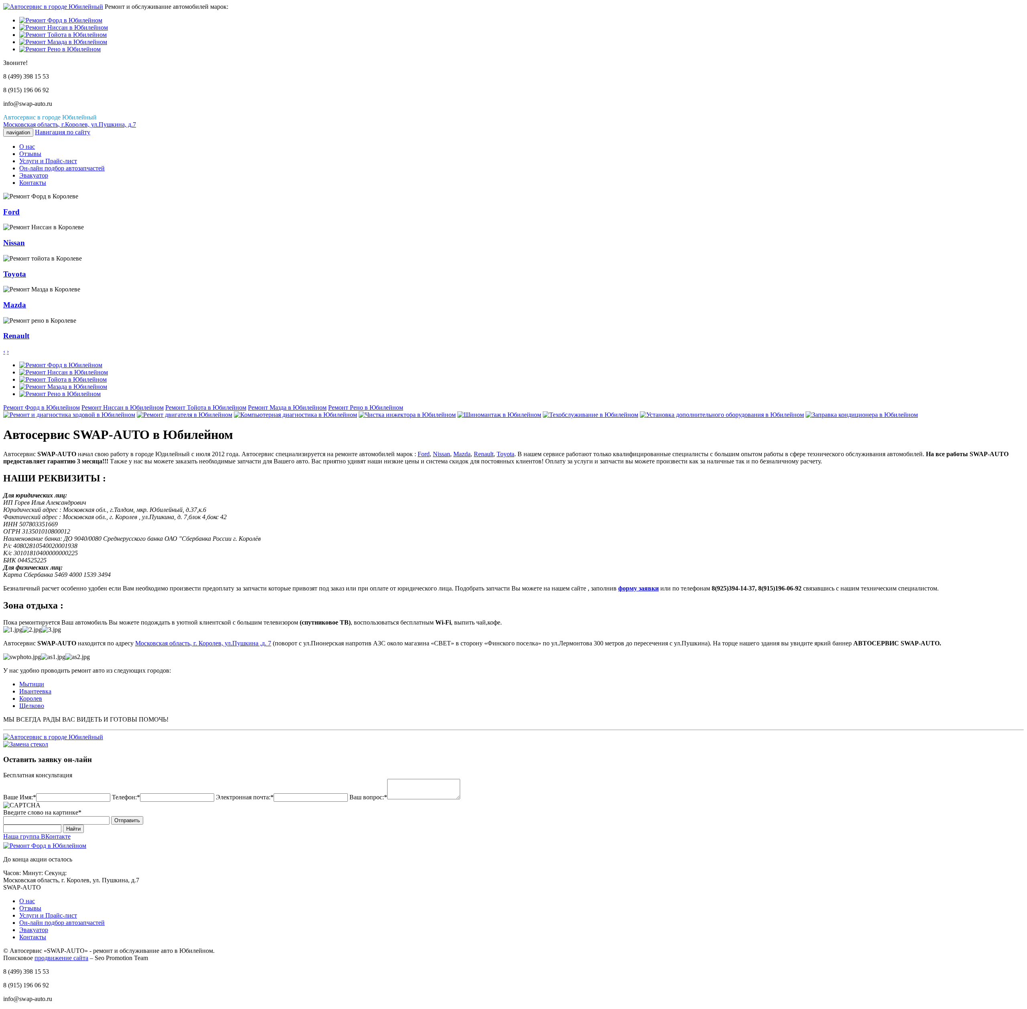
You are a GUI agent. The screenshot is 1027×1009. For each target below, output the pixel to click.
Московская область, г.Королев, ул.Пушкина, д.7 (69, 124)
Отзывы (30, 153)
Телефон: (124, 797)
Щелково (31, 705)
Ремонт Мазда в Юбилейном (287, 407)
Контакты (32, 182)
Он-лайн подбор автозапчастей (62, 168)
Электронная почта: (243, 797)
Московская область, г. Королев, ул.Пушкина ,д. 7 (203, 643)
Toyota (505, 454)
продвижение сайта (61, 957)
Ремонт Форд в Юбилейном (41, 407)
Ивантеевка (35, 691)
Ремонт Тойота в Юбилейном (205, 407)
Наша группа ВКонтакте (37, 836)
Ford (424, 454)
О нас (27, 146)
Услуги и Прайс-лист (48, 161)
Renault (483, 454)
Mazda (462, 454)
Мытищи (31, 684)
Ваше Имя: (18, 797)
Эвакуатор (33, 175)
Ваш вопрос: (366, 797)
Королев (30, 698)
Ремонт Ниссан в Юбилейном (122, 407)
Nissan (441, 454)
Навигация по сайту (62, 132)
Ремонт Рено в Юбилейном (365, 407)
